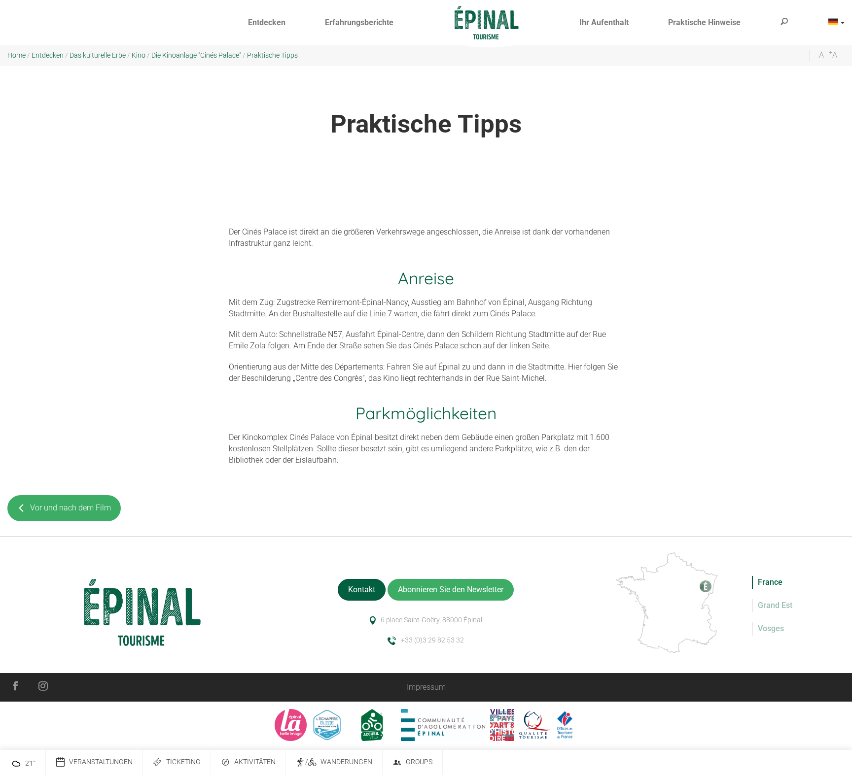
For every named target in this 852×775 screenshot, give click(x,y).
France (770, 582)
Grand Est (775, 605)
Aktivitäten (255, 762)
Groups (419, 762)
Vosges (771, 628)
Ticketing (183, 762)
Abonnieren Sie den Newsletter (450, 589)
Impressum (426, 687)
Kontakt (361, 589)
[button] (266, 23)
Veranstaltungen (101, 762)
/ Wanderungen (338, 762)
